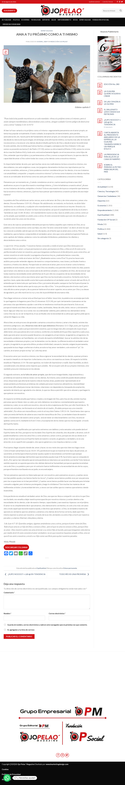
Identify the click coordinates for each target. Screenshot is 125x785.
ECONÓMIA (25, 20)
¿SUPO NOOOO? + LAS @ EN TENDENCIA (26, 574)
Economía (102, 205)
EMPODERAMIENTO (64, 20)
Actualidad (102, 187)
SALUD (53, 20)
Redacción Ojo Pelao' (59, 41)
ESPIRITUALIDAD (85, 20)
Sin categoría (103, 238)
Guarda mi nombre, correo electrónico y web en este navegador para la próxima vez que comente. (47, 625)
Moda (100, 224)
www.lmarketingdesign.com (57, 764)
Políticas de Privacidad (11, 774)
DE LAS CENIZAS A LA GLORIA (112, 102)
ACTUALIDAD (6, 20)
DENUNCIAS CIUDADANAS (11, 24)
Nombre (7, 613)
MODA (75, 20)
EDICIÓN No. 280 (111, 84)
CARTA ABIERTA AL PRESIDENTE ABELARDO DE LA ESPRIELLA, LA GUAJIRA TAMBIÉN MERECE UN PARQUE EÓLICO (112, 140)
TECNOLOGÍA (36, 20)
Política (101, 229)
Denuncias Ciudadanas (107, 196)
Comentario (9, 593)
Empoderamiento (105, 210)
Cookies (5, 769)
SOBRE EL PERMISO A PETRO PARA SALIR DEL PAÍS (112, 168)
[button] (7, 778)
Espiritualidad (47, 31)
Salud (100, 234)
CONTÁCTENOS (107, 2)
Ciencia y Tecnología (106, 191)
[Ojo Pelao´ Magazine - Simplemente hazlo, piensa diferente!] (62, 11)
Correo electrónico (57, 613)
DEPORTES (46, 20)
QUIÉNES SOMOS (94, 2)
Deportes (101, 201)
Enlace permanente (70, 568)
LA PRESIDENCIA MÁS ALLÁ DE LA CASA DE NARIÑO (112, 156)
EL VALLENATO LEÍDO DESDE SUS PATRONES (112, 111)
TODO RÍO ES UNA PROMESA (72, 574)
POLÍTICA (16, 20)
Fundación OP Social (106, 219)
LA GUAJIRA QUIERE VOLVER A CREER (112, 93)
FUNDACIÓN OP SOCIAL (101, 20)
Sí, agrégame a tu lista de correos (20, 630)
